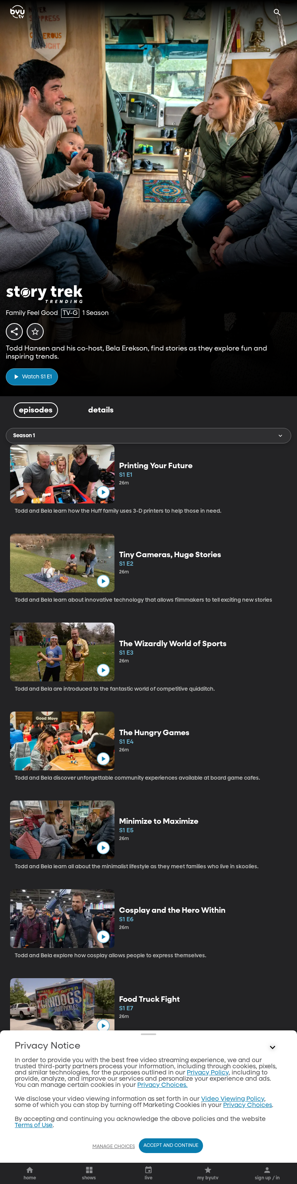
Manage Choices (113, 1147)
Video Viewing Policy (232, 1099)
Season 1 (24, 435)
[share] (14, 331)
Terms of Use (34, 1125)
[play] (103, 492)
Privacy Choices (247, 1105)
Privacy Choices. (162, 1085)
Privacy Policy (208, 1073)
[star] (35, 331)
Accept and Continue (170, 1145)
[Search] (277, 12)
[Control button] (272, 1047)
